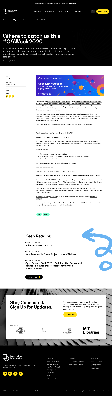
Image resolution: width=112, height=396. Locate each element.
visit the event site (69, 163)
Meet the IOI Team (53, 361)
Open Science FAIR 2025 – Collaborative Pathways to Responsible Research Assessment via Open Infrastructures (54, 266)
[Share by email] (13, 96)
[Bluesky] (15, 374)
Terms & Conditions (95, 391)
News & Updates (64, 11)
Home (5, 20)
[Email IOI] (21, 374)
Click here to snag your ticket (46, 197)
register (59, 163)
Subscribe (70, 314)
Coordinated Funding (76, 364)
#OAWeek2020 (80, 124)
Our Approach (34, 11)
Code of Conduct (71, 391)
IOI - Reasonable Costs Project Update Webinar (51, 254)
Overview (50, 358)
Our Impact (50, 372)
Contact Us (106, 391)
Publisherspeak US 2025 (38, 245)
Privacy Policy (83, 391)
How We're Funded (53, 367)
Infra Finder (95, 369)
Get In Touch (102, 11)
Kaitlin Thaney (10, 79)
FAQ (48, 375)
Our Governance (52, 364)
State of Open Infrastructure (96, 365)
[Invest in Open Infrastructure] (18, 357)
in (6, 96)
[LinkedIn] (5, 374)
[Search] (93, 11)
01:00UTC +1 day (69, 171)
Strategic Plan (51, 370)
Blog (39, 214)
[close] (78, 3)
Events (7, 90)
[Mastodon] (10, 374)
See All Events (32, 277)
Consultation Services (76, 361)
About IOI (78, 11)
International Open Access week (58, 101)
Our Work (48, 11)
